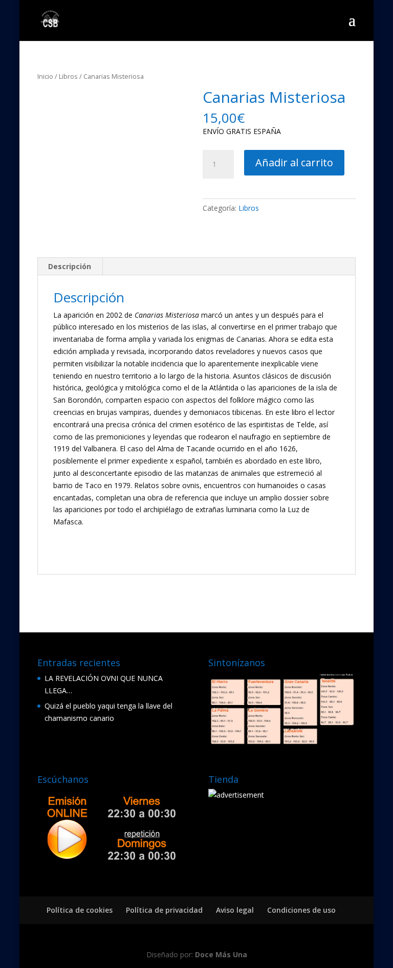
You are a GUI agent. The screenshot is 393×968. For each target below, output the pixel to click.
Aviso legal (235, 910)
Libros (68, 76)
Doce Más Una (221, 954)
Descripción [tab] (69, 266)
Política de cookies (80, 910)
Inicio (45, 76)
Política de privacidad (164, 910)
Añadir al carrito (294, 162)
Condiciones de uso (301, 910)
